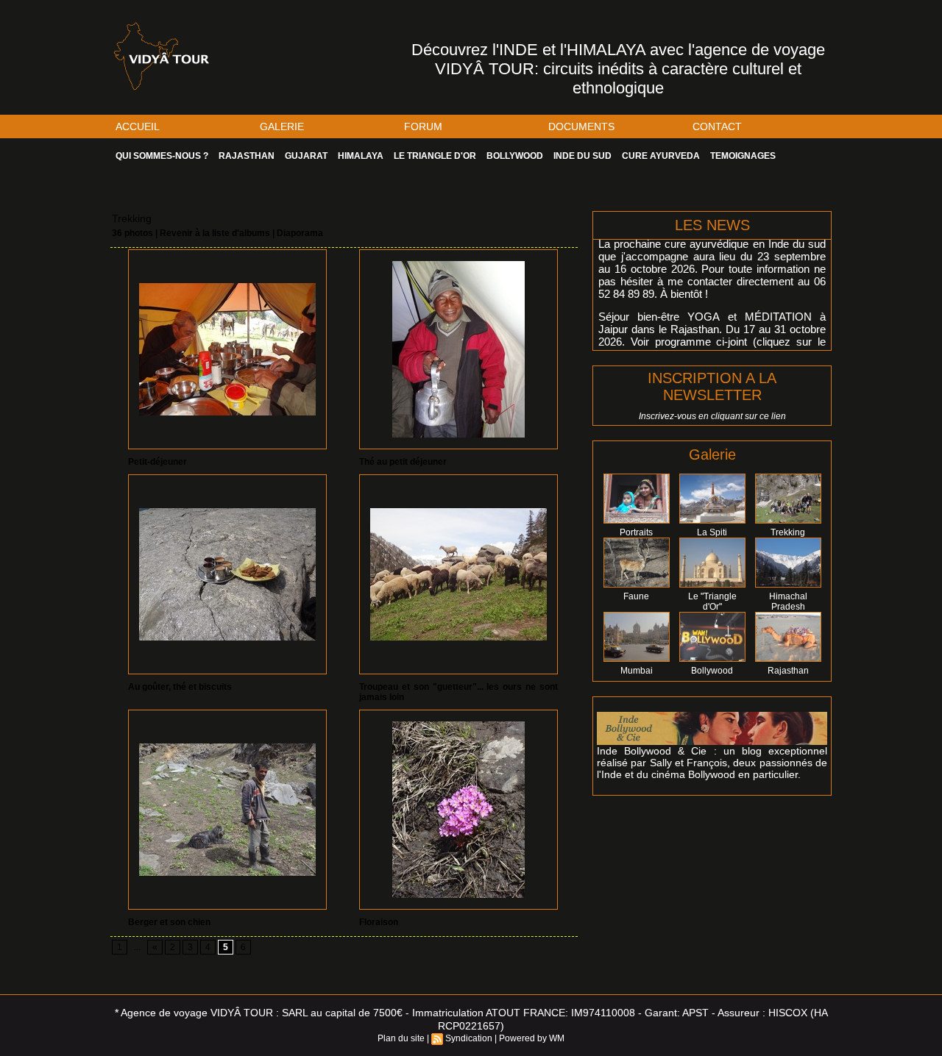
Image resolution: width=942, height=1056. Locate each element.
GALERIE (282, 126)
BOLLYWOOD (514, 156)
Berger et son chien (169, 922)
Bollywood (712, 671)
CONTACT (717, 126)
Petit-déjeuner (157, 462)
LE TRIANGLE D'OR (435, 156)
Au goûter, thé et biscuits (180, 687)
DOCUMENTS (581, 126)
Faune (636, 596)
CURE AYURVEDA (661, 156)
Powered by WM (531, 1038)
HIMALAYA (360, 156)
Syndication (468, 1038)
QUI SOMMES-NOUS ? (162, 156)
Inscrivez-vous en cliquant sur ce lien (712, 416)
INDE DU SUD (582, 156)
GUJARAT (306, 156)
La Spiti (712, 532)
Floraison (378, 922)
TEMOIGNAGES (743, 156)
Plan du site (401, 1038)
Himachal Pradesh (788, 601)
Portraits (636, 532)
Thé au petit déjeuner (403, 462)
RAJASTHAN (247, 156)
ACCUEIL (138, 126)
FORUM (423, 126)
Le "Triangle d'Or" (712, 601)
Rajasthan (788, 671)
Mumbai (636, 671)
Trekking (788, 532)
